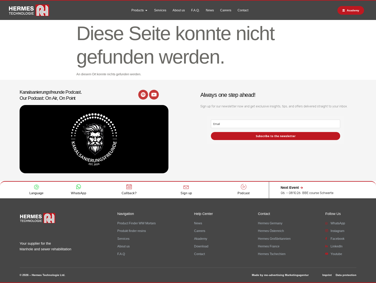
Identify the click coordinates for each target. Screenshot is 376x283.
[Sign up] (186, 187)
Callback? (129, 193)
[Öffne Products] (146, 10)
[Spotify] (143, 95)
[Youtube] (154, 95)
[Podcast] (243, 187)
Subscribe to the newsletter (276, 136)
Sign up (186, 193)
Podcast (244, 193)
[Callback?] (129, 187)
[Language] (36, 187)
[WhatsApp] (78, 187)
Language (36, 193)
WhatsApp (78, 193)
